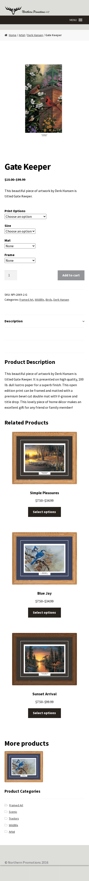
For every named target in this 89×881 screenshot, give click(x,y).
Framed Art (26, 300)
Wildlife (39, 300)
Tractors (14, 818)
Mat (8, 240)
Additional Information (23, 334)
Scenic (13, 812)
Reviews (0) (13, 346)
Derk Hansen (35, 35)
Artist (22, 35)
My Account (15, 873)
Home (12, 35)
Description (14, 321)
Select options (44, 512)
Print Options (15, 211)
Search (44, 873)
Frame (9, 255)
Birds (49, 300)
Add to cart (71, 275)
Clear (48, 260)
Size (8, 225)
